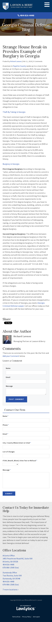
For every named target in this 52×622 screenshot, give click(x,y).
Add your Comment (11, 356)
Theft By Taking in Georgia (14, 112)
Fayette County (19, 66)
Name (8, 368)
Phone (6, 425)
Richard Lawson (16, 61)
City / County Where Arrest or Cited (17, 443)
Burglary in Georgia (11, 164)
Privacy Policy (26, 617)
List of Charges (9, 452)
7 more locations (10, 589)
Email (8, 377)
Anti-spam (36, 617)
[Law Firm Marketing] (26, 608)
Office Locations (14, 550)
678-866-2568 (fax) (11, 567)
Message (9, 386)
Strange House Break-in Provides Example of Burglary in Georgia (25, 51)
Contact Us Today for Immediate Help (26, 509)
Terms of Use (16, 617)
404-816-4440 (27, 15)
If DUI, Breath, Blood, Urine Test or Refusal (20, 461)
